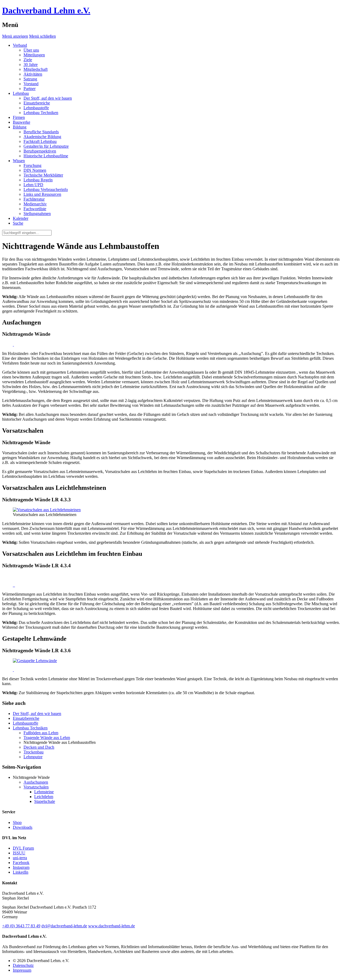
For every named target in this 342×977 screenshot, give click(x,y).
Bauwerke (21, 122)
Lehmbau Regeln (38, 180)
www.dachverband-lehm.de (111, 926)
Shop (17, 822)
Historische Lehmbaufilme (46, 156)
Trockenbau (34, 752)
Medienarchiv (35, 204)
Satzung (30, 79)
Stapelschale (44, 801)
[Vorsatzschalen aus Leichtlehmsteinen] (47, 509)
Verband (20, 45)
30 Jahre (31, 64)
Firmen (19, 117)
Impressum (22, 970)
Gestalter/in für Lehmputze (46, 146)
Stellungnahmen (37, 213)
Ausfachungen (36, 782)
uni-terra (20, 857)
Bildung (19, 127)
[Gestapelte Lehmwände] (35, 660)
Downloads (22, 827)
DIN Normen (35, 170)
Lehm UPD (33, 184)
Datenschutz (23, 965)
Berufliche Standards (41, 132)
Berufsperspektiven (40, 151)
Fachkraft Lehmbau (40, 141)
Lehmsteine (44, 792)
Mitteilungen (34, 55)
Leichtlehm (43, 796)
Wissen (19, 160)
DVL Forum (23, 848)
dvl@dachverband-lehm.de (64, 926)
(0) (21, 926)
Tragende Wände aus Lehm (47, 737)
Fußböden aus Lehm (41, 732)
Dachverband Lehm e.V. (46, 10)
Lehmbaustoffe (36, 107)
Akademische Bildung (42, 136)
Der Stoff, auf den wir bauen (48, 98)
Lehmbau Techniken (41, 112)
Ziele (28, 59)
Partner (30, 88)
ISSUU (19, 853)
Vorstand (31, 83)
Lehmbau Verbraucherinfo (46, 189)
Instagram (21, 867)
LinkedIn (20, 872)
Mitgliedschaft (36, 69)
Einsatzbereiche (37, 103)
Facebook (21, 862)
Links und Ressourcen (42, 194)
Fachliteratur (34, 199)
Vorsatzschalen (36, 787)
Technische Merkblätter (43, 175)
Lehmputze (33, 757)
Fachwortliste (35, 208)
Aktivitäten (33, 74)
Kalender (20, 218)
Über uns (31, 50)
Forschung (32, 165)
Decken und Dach (39, 747)
